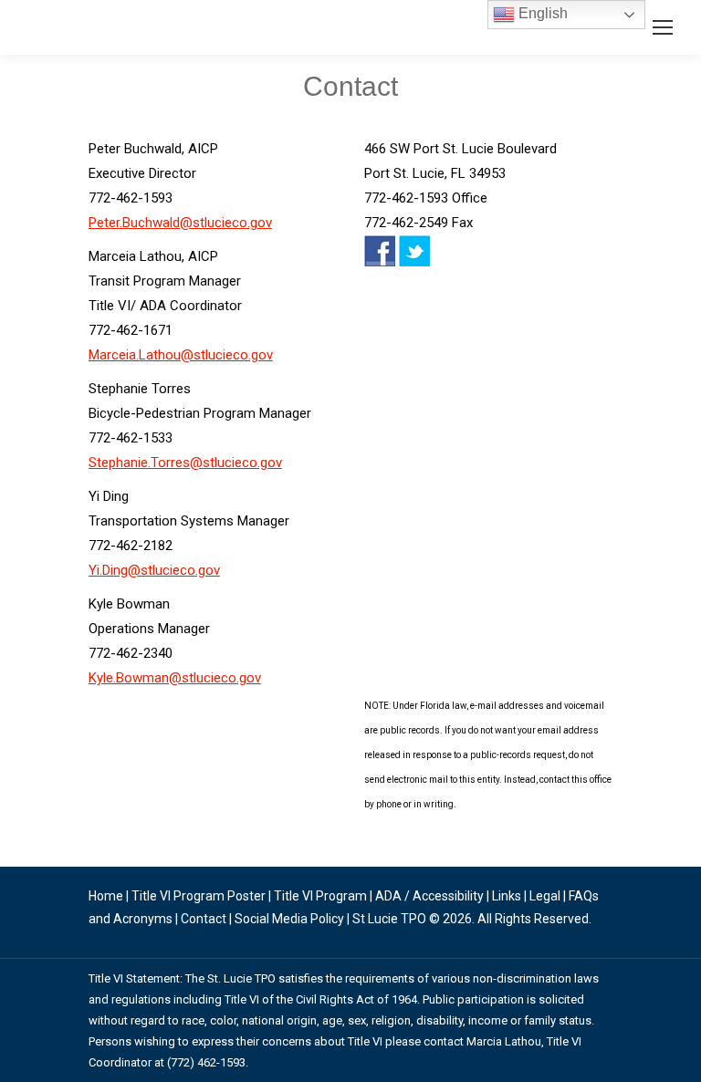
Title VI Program (320, 896)
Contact (203, 918)
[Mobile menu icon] (663, 27)
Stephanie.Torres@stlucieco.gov (185, 462)
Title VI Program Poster (198, 896)
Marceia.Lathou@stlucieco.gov (181, 355)
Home (106, 896)
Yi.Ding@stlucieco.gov (154, 570)
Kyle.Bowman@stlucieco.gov (175, 678)
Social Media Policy (289, 918)
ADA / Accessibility (429, 896)
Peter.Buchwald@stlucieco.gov (180, 222)
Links (506, 896)
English (541, 13)
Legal (544, 896)
